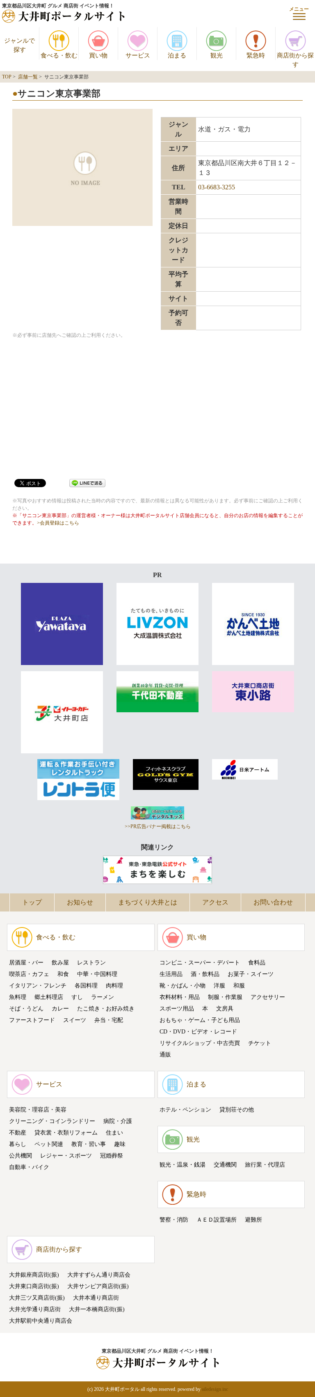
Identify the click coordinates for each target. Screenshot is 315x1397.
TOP (6, 77)
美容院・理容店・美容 (37, 1110)
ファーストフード (32, 1020)
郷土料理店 (48, 997)
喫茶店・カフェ (29, 974)
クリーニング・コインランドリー (52, 1121)
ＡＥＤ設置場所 (216, 1220)
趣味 (120, 1144)
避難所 (253, 1220)
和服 (239, 986)
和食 (63, 974)
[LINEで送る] (87, 482)
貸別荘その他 (236, 1110)
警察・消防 (174, 1220)
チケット (259, 1043)
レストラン (91, 963)
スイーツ (74, 1020)
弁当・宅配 (108, 1020)
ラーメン (102, 997)
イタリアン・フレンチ (37, 986)
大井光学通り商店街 (35, 1309)
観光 (193, 1139)
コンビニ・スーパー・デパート (200, 963)
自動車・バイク (29, 1167)
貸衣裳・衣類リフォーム (66, 1133)
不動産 (17, 1133)
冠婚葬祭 (111, 1156)
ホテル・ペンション (185, 1110)
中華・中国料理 (97, 974)
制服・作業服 (225, 997)
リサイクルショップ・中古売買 (200, 1043)
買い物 (196, 937)
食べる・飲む (55, 937)
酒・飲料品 (205, 974)
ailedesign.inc (215, 1389)
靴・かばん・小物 (182, 986)
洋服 (219, 986)
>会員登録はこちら (58, 523)
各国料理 (86, 986)
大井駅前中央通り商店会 (40, 1321)
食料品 (256, 963)
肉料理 (114, 986)
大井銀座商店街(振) (34, 1275)
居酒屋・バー (26, 963)
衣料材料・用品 (180, 997)
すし (77, 997)
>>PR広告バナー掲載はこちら (158, 826)
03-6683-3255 (216, 187)
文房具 (224, 1009)
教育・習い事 (88, 1144)
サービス (49, 1084)
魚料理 (17, 997)
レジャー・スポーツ (66, 1156)
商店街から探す (59, 1249)
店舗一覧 (28, 77)
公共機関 (20, 1156)
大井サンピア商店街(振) (98, 1286)
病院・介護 (117, 1121)
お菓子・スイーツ (251, 974)
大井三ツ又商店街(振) (37, 1298)
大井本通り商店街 (96, 1298)
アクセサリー (268, 997)
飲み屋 (60, 963)
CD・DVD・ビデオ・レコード (198, 1032)
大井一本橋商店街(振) (97, 1309)
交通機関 (225, 1165)
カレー (60, 1009)
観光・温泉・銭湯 (182, 1165)
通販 (165, 1055)
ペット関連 (48, 1144)
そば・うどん (26, 1009)
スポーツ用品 (177, 1009)
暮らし (17, 1144)
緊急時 (196, 1194)
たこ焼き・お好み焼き (106, 1009)
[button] (299, 13)
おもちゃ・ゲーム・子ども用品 (200, 1020)
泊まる (196, 1084)
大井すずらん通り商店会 (98, 1275)
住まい (114, 1133)
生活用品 (171, 974)
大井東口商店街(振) (34, 1286)
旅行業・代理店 (265, 1165)
